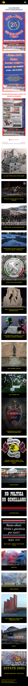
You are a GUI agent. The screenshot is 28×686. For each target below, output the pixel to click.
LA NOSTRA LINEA (14, 513)
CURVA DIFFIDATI (14, 484)
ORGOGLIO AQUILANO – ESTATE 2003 (14, 673)
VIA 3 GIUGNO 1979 (14, 394)
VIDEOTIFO (14, 567)
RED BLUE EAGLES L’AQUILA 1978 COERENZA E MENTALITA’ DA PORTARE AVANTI (14, 462)
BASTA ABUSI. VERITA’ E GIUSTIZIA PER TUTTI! (14, 544)
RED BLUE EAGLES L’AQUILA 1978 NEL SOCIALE (14, 199)
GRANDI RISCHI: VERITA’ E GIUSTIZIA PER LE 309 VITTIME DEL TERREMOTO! (14, 249)
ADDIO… (14, 646)
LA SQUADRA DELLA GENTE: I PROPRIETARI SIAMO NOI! (14, 432)
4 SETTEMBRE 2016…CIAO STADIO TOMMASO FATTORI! (14, 619)
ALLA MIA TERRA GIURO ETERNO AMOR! (14, 176)
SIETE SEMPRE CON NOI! (14, 368)
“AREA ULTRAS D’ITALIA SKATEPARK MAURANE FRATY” (14, 310)
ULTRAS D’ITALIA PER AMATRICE (14, 282)
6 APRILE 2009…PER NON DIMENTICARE (14, 227)
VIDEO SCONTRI (14, 589)
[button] (25, 2)
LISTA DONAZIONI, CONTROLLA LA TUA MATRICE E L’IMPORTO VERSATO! (14, 336)
